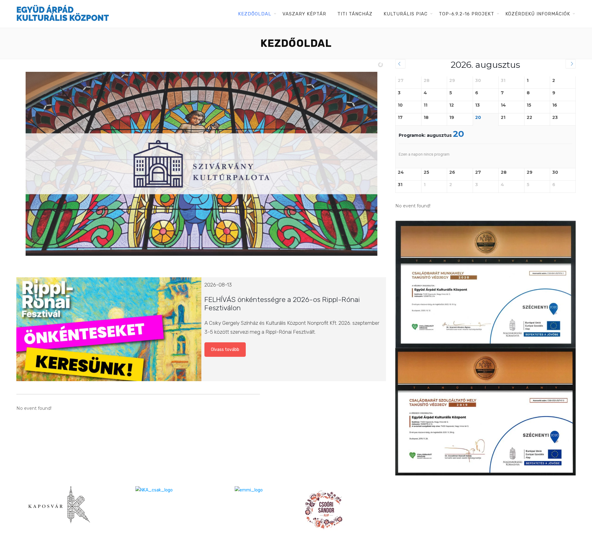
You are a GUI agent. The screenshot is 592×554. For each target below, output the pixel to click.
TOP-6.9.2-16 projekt (466, 14)
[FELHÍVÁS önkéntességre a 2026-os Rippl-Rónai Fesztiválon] (108, 329)
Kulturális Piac (406, 14)
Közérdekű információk (537, 14)
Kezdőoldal (254, 14)
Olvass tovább (225, 349)
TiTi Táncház (354, 14)
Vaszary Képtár (304, 14)
